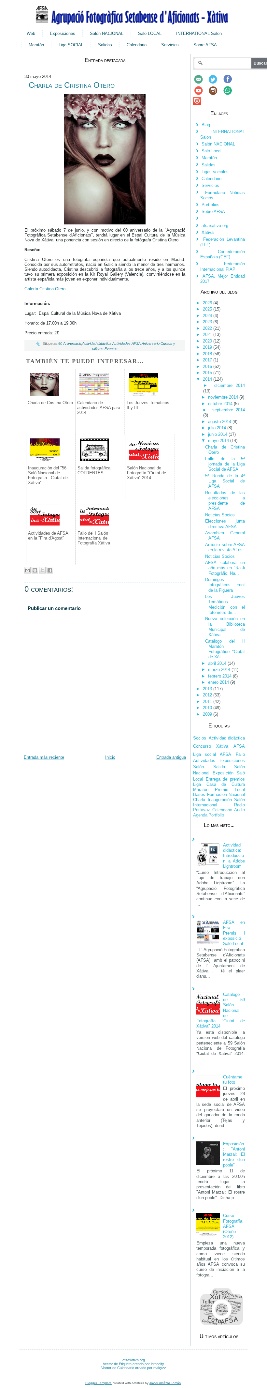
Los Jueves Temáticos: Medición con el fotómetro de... (225, 604)
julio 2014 (217, 427)
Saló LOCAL (150, 33)
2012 (208, 695)
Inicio (110, 757)
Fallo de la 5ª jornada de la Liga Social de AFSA (225, 464)
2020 (208, 341)
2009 (208, 714)
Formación (217, 794)
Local (240, 789)
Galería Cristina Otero (45, 288)
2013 (208, 688)
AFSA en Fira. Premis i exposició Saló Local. (234, 933)
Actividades (121, 343)
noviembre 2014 (223, 397)
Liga (197, 784)
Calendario (137, 44)
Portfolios (210, 204)
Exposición (223, 772)
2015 (208, 372)
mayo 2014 (219, 440)
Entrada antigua (171, 757)
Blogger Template (98, 1383)
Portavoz (201, 809)
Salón (198, 766)
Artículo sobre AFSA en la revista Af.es (225, 547)
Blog (206, 124)
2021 (208, 334)
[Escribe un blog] (35, 570)
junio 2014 (218, 434)
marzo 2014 (220, 669)
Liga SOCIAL (71, 44)
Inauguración (220, 799)
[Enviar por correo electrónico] (27, 570)
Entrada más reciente (44, 757)
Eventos (111, 349)
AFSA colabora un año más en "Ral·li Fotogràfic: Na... (225, 568)
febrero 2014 (220, 676)
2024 (208, 315)
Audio (239, 809)
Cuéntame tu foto (232, 1080)
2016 (208, 366)
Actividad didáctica (96, 343)
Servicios (170, 44)
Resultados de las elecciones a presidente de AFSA (225, 500)
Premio (221, 789)
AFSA (136, 343)
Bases (199, 794)
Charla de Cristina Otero (72, 85)
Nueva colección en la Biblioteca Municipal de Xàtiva (225, 626)
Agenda (200, 815)
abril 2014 (218, 663)
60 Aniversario (69, 343)
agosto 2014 (220, 421)
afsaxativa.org (215, 225)
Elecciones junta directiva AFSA (225, 524)
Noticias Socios (220, 514)
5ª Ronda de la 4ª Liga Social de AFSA (225, 481)
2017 (208, 360)
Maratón (36, 44)
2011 (208, 701)
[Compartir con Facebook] (50, 570)
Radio (239, 804)
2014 (208, 379)
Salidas (105, 44)
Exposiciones (62, 33)
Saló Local (211, 150)
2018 (208, 353)
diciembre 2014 (229, 385)
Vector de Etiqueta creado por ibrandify (133, 1364)
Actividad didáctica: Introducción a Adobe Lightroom (234, 856)
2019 (208, 347)
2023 (208, 321)
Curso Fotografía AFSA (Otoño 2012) (232, 1226)
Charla (199, 799)
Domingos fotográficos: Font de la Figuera (225, 585)
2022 (208, 328)
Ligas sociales (215, 171)
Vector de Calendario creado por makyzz (133, 1368)
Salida (219, 766)
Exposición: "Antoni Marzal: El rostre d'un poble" (234, 1154)
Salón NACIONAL (106, 33)
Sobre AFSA (205, 44)
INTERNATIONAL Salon (199, 33)
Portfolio (216, 815)
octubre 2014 (221, 403)
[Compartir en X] (42, 570)
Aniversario (151, 343)
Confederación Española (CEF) (222, 254)
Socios (199, 738)
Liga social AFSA (212, 754)
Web (31, 33)
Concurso (202, 746)
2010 (208, 707)
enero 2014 (219, 682)
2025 (208, 309)
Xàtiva (208, 232)
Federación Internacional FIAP (222, 266)
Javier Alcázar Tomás (165, 1383)
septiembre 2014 (228, 409)
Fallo (240, 754)
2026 (208, 302)
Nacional (237, 794)
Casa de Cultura (225, 784)
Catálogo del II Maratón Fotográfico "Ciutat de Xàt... (225, 649)
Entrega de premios (225, 779)
